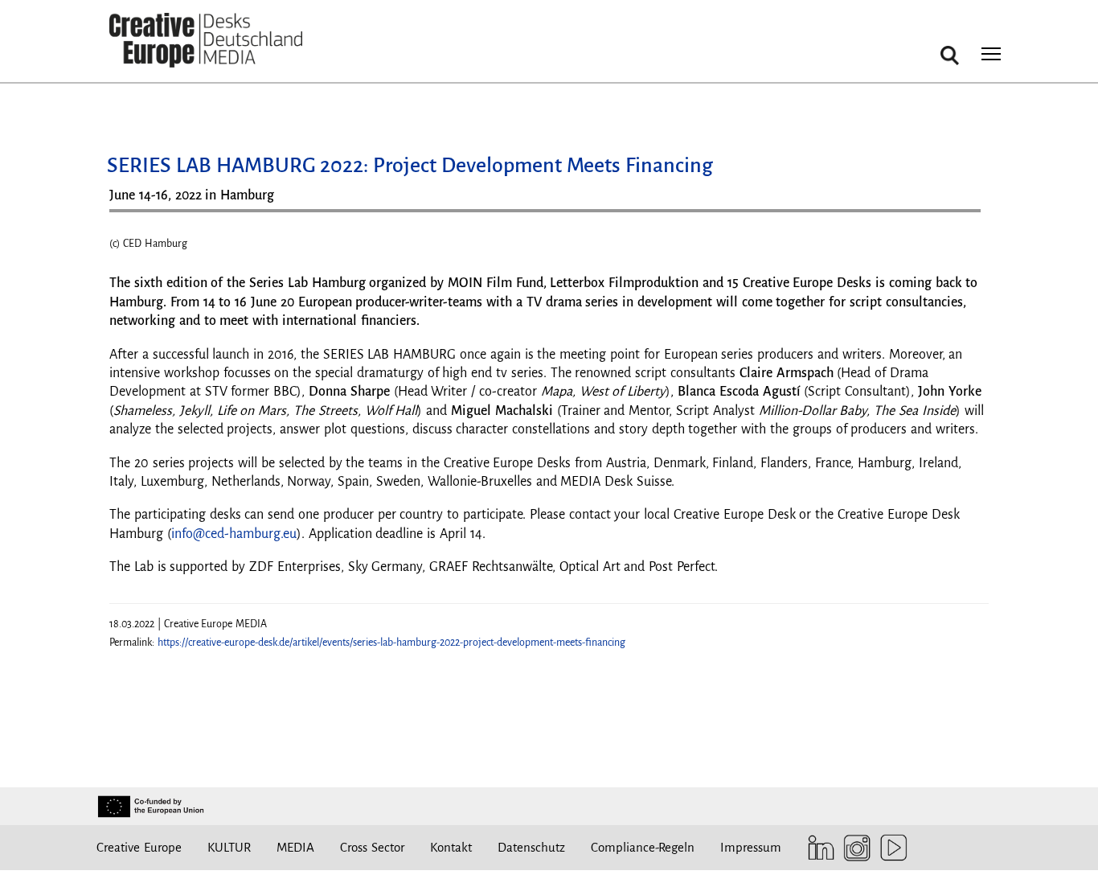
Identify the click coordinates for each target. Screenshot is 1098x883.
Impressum (750, 847)
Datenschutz (531, 847)
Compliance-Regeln (642, 847)
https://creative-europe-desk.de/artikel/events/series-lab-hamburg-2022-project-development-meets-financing (391, 642)
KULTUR (229, 847)
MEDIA (295, 847)
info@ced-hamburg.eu (234, 534)
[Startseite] (205, 40)
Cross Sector (372, 847)
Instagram (853, 848)
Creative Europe (139, 847)
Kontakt (451, 847)
